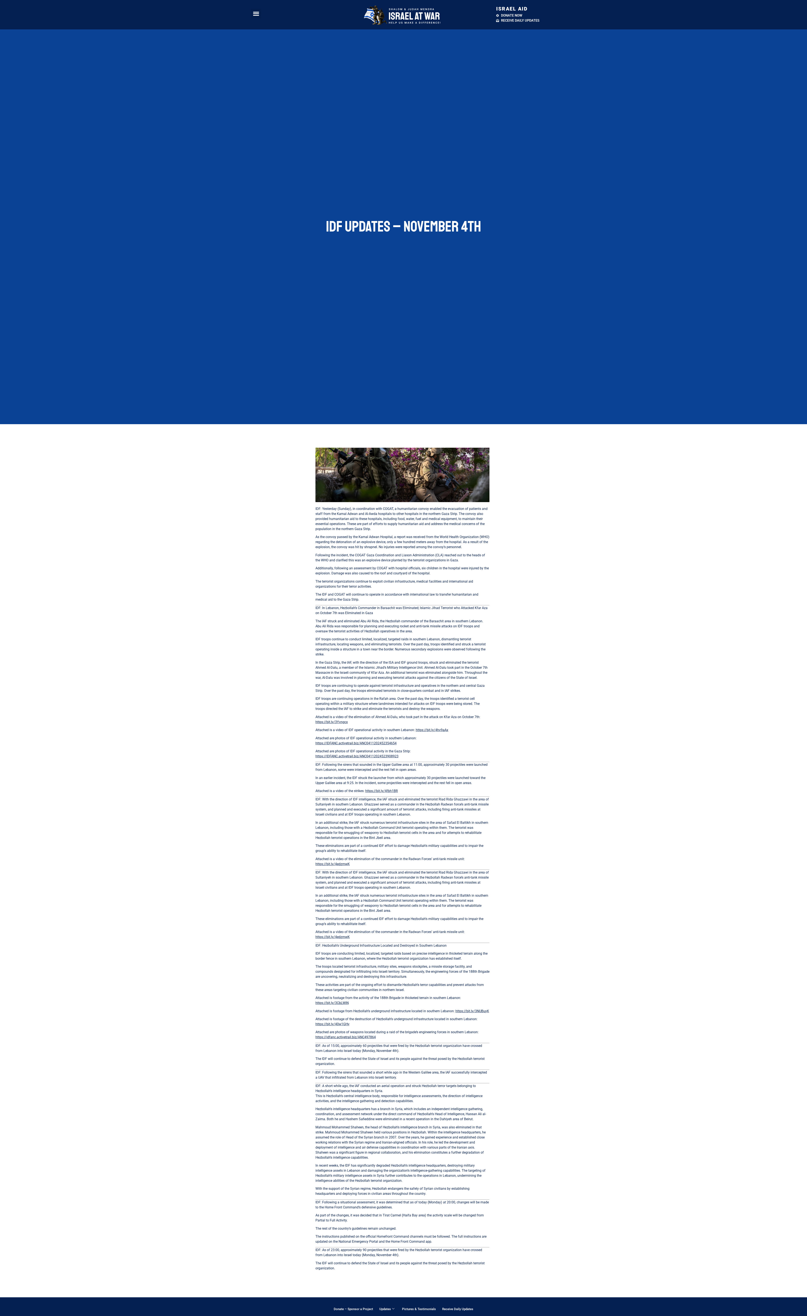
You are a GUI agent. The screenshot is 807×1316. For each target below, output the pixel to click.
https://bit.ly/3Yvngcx (331, 722)
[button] (256, 14)
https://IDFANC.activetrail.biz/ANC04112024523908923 (356, 756)
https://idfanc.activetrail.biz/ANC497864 (345, 1037)
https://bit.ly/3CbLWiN (332, 1003)
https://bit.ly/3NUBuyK (472, 1011)
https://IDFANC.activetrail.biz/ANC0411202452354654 (356, 743)
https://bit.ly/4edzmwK (332, 864)
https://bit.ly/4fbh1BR (381, 791)
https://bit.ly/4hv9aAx (432, 730)
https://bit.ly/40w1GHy (332, 1024)
